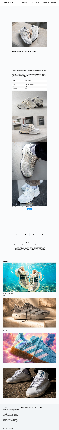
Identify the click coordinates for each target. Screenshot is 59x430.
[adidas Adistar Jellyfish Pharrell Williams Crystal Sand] (29, 277)
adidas (29, 49)
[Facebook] (16, 234)
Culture (31, 2)
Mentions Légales (24, 408)
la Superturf (20, 71)
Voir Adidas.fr (29, 209)
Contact (22, 407)
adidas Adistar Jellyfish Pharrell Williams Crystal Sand (10, 293)
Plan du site (34, 407)
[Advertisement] (29, 12)
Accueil (13, 49)
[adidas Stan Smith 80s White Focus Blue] (29, 383)
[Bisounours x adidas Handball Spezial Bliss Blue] (29, 348)
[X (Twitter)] (25, 234)
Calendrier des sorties (46, 2)
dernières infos (24, 2)
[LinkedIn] (42, 234)
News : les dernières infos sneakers (21, 49)
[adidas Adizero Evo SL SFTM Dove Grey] (29, 313)
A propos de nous (28, 407)
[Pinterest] (34, 234)
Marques (37, 2)
